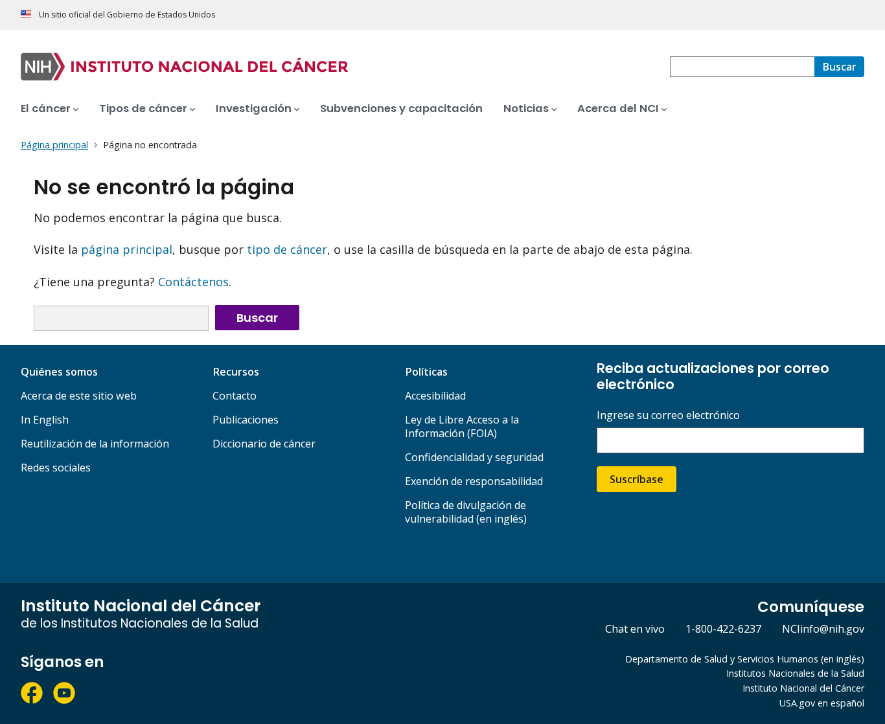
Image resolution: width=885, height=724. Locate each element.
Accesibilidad (435, 396)
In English (45, 420)
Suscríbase (636, 479)
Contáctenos (193, 281)
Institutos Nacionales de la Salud (795, 673)
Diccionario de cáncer (264, 443)
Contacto (235, 396)
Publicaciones (246, 420)
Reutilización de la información (95, 443)
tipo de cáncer (287, 249)
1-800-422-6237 (723, 629)
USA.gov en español (821, 703)
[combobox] (742, 66)
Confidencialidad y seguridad (474, 457)
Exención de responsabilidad (474, 481)
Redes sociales (56, 467)
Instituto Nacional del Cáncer (803, 688)
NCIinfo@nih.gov (823, 629)
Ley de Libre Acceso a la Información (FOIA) (462, 426)
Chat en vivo (635, 629)
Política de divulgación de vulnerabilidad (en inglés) (466, 512)
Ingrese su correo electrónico (668, 415)
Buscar (257, 318)
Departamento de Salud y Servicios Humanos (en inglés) (744, 659)
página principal (126, 249)
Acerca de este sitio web (79, 396)
